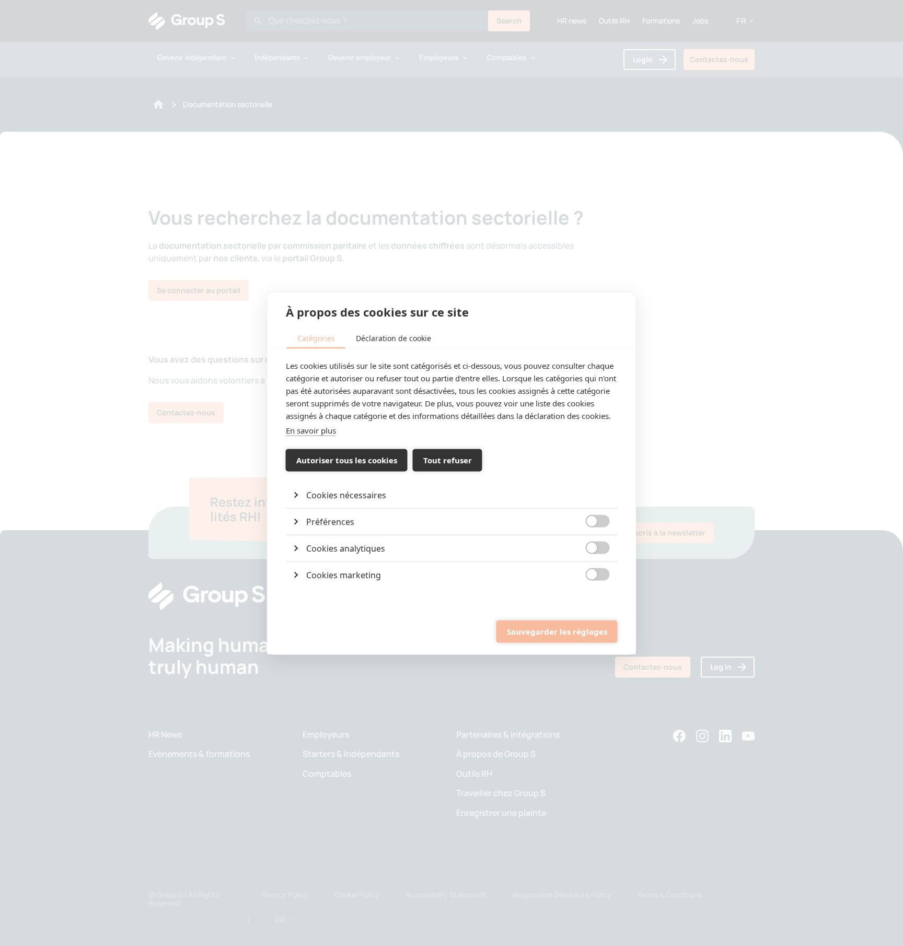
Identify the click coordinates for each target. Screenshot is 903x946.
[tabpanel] (452, 473)
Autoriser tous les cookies (346, 460)
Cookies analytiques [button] (345, 548)
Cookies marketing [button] (343, 574)
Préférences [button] (330, 521)
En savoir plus (311, 430)
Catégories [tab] (316, 338)
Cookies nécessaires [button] (346, 494)
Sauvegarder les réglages (557, 631)
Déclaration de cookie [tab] (393, 338)
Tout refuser (447, 460)
